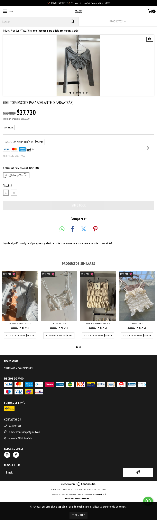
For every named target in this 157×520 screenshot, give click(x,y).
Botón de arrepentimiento (78, 498)
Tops (23, 30)
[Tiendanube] (78, 485)
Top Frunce (136, 323)
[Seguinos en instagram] (7, 455)
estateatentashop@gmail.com (24, 432)
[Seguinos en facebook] (16, 455)
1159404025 (15, 425)
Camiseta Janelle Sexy (20, 323)
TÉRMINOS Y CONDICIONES (18, 368)
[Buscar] (72, 21)
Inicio (6, 30)
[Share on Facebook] (72, 229)
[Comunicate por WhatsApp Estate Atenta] (148, 501)
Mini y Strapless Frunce (98, 323)
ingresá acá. (100, 494)
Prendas (15, 30)
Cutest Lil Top (59, 323)
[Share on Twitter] (83, 229)
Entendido (78, 515)
